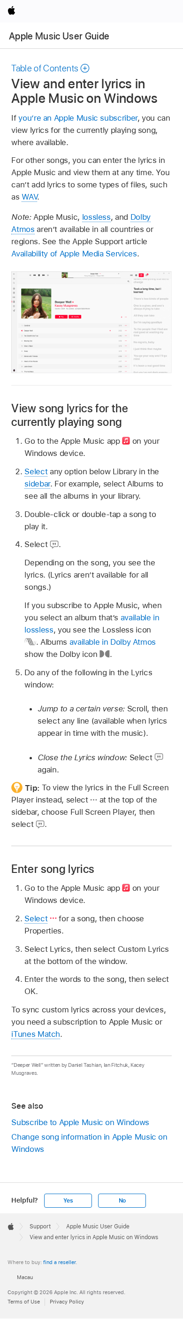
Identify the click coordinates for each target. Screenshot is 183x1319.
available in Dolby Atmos (112, 642)
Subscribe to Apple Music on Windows (80, 1122)
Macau (25, 1277)
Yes (68, 1200)
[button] (50, 68)
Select (35, 471)
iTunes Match (35, 1034)
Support (40, 1226)
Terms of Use (24, 1301)
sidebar (37, 483)
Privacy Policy (67, 1301)
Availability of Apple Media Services (74, 253)
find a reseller (59, 1262)
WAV (29, 196)
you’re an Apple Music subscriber (77, 118)
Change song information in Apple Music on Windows (89, 1143)
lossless (96, 217)
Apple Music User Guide (59, 36)
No (122, 1200)
